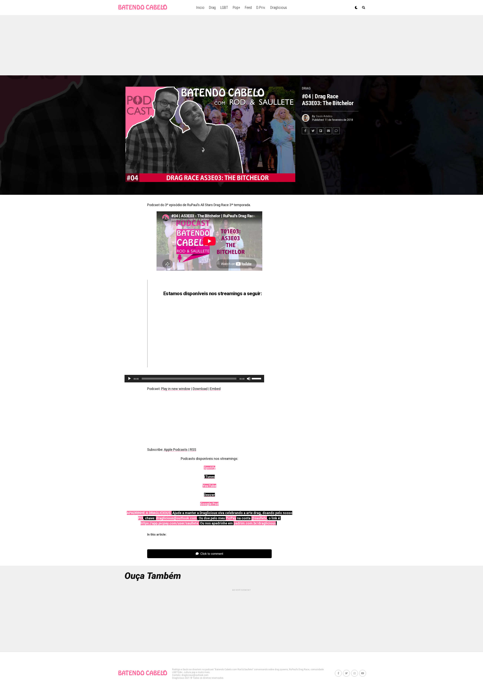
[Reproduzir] (129, 379)
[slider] (257, 378)
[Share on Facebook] (305, 130)
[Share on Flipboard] (320, 130)
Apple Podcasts (176, 450)
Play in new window (175, 389)
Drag (212, 7)
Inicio (200, 7)
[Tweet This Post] (313, 130)
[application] (194, 378)
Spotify (202, 335)
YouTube (220, 335)
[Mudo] (249, 379)
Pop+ (236, 7)
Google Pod (203, 356)
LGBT (224, 7)
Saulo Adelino (324, 116)
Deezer (225, 356)
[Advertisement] (241, 45)
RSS (193, 450)
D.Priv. (261, 7)
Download (200, 389)
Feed (248, 7)
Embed (215, 389)
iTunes (211, 314)
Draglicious (278, 7)
